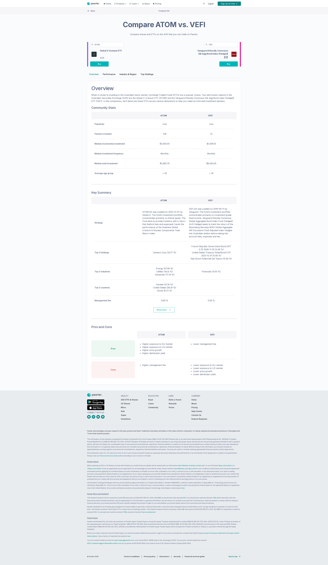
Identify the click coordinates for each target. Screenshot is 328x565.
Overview (94, 74)
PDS (184, 498)
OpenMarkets (179, 469)
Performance (109, 74)
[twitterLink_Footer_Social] (98, 417)
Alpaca (190, 469)
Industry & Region (128, 74)
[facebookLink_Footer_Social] (89, 417)
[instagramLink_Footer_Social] (94, 417)
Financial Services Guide (109, 456)
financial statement (148, 512)
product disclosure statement (214, 533)
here (183, 488)
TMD (214, 498)
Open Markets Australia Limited (189, 465)
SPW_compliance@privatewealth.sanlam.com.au (105, 543)
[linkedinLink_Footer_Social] (103, 417)
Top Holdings (147, 74)
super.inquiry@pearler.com (124, 540)
